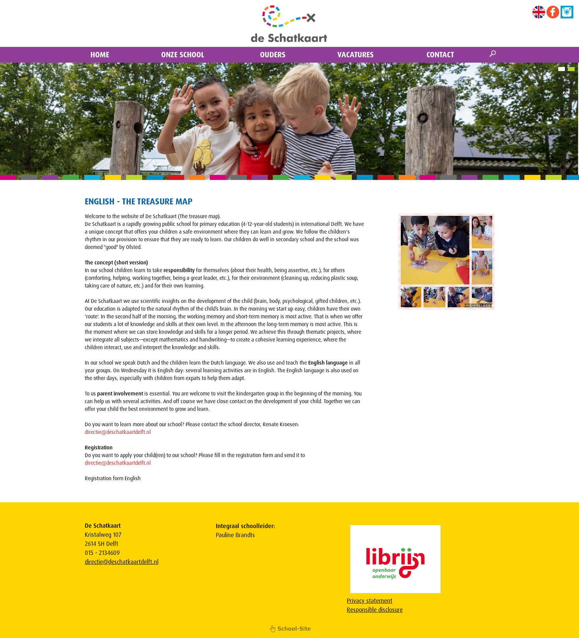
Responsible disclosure (375, 610)
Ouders (272, 55)
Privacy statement (369, 601)
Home (99, 55)
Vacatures (355, 55)
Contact (440, 55)
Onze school (182, 55)
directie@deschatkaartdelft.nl (118, 432)
